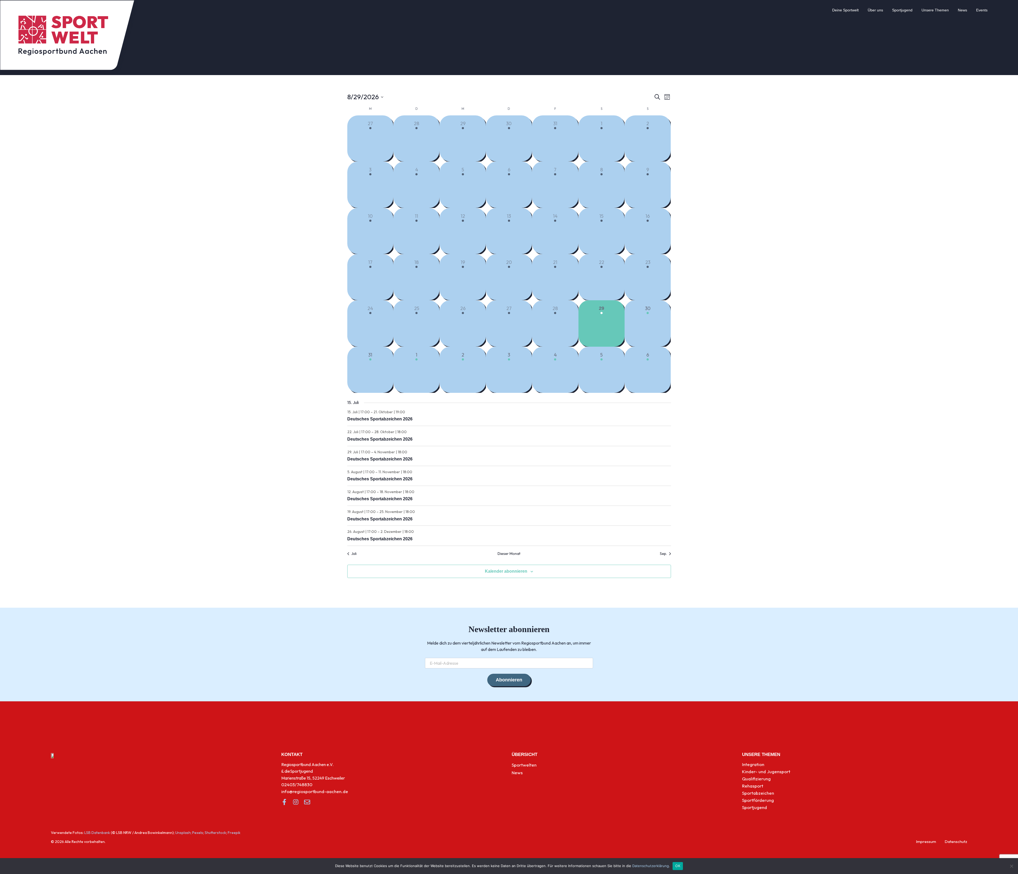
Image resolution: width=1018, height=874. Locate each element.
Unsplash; (183, 832)
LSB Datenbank (97, 832)
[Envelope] (307, 802)
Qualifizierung (756, 778)
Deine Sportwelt (845, 10)
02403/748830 (296, 784)
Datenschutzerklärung (650, 866)
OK (677, 866)
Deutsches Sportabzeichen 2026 (380, 419)
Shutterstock (215, 832)
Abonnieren (509, 679)
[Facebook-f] (284, 802)
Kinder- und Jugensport (766, 771)
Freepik (234, 832)
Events (982, 10)
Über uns (875, 10)
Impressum (926, 841)
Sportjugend (902, 10)
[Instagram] (296, 802)
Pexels (197, 832)
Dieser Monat (509, 553)
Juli (354, 553)
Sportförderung (758, 800)
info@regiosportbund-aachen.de (314, 791)
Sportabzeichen (758, 793)
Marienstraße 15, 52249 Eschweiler (313, 778)
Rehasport (752, 786)
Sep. (663, 553)
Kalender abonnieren (506, 571)
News (962, 10)
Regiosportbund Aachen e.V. (307, 764)
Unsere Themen (935, 10)
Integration (753, 764)
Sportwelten (524, 765)
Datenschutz (956, 841)
